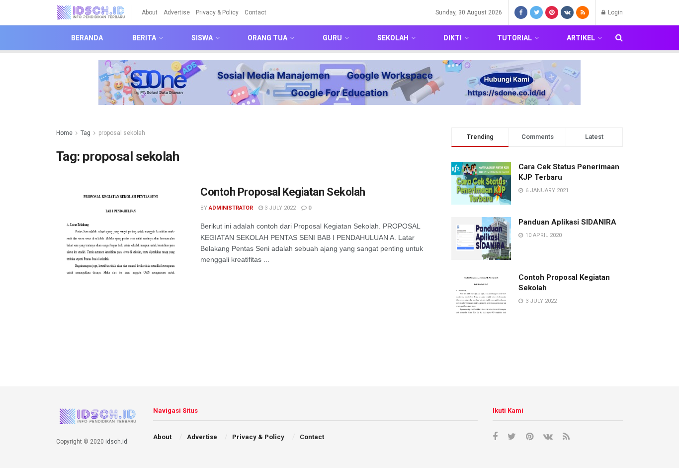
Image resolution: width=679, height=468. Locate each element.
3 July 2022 (279, 208)
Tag (85, 132)
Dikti (452, 38)
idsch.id (116, 441)
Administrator (231, 208)
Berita (144, 38)
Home (64, 132)
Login (614, 12)
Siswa (202, 38)
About (150, 12)
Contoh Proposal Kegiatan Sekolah (282, 192)
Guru (332, 38)
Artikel (581, 38)
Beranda (87, 38)
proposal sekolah (121, 132)
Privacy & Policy (217, 12)
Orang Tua (267, 38)
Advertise (177, 12)
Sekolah (393, 38)
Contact (255, 12)
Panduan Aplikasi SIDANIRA (567, 222)
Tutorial (514, 38)
